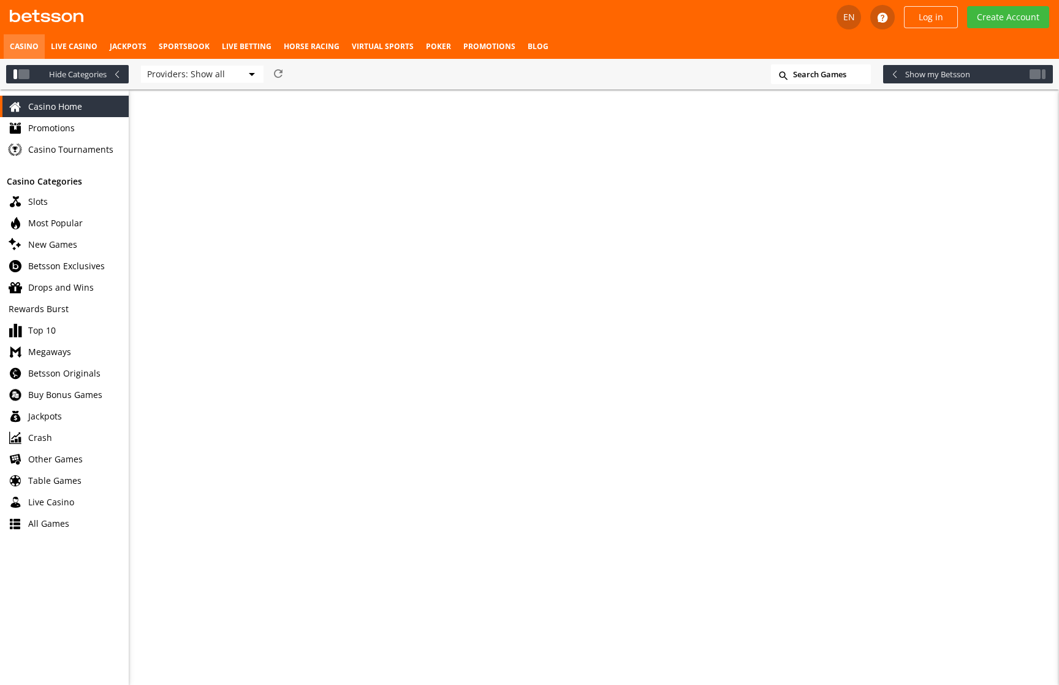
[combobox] (202, 74)
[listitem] (24, 46)
